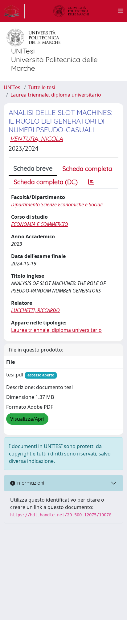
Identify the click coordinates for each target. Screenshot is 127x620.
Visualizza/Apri (27, 418)
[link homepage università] (71, 11)
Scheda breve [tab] (33, 168)
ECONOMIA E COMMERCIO (39, 224)
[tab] (91, 182)
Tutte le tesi (41, 87)
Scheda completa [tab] (87, 169)
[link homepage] (14, 11)
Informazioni (29, 483)
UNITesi (13, 87)
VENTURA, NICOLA (36, 138)
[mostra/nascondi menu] (120, 11)
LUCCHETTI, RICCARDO (35, 310)
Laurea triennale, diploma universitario (55, 94)
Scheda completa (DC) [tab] (46, 182)
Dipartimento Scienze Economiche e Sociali (57, 204)
